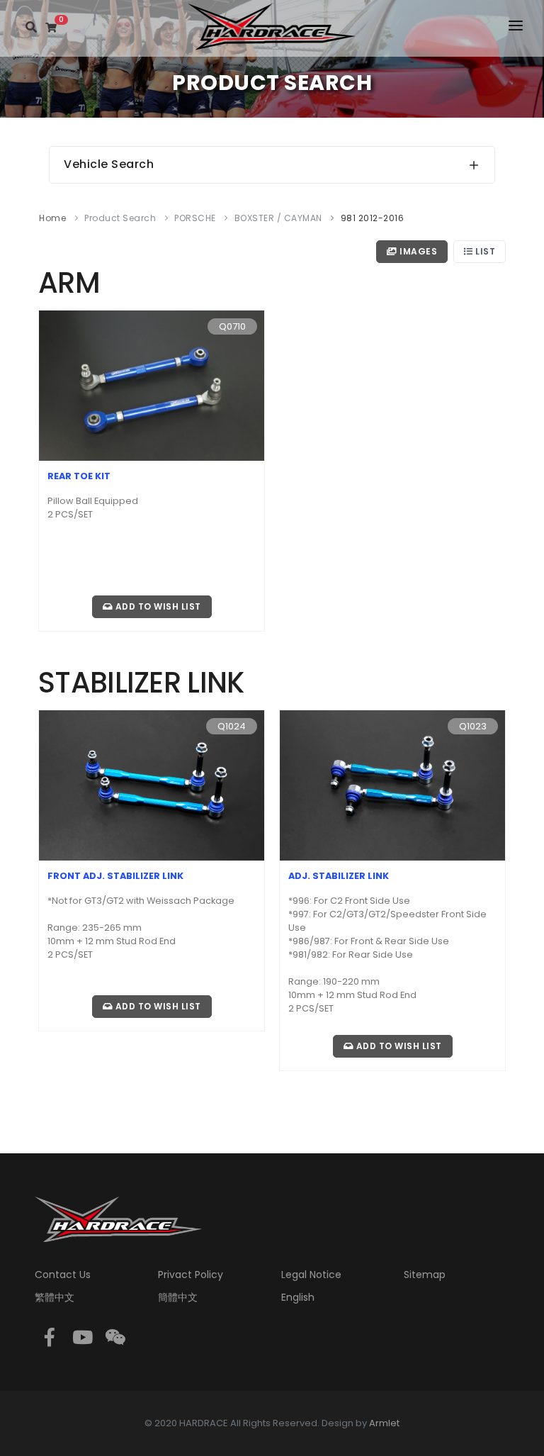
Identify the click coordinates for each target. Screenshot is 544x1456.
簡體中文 (178, 1297)
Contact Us (63, 1274)
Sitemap (425, 1274)
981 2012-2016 (372, 218)
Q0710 (232, 326)
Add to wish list (157, 606)
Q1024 (231, 726)
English (297, 1297)
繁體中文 (54, 1297)
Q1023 (473, 726)
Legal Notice (311, 1274)
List (484, 251)
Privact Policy (190, 1274)
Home (52, 218)
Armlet (384, 1423)
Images (417, 251)
